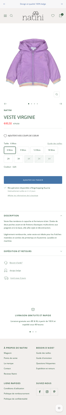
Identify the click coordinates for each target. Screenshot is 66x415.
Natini (8, 110)
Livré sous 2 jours (18, 278)
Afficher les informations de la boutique (23, 195)
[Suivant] (60, 104)
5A (39, 158)
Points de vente (10, 358)
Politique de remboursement (16, 393)
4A (29, 158)
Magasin (8, 353)
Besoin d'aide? (16, 262)
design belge (15, 270)
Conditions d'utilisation (14, 388)
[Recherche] (11, 15)
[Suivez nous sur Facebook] (39, 391)
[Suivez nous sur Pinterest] (54, 391)
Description (11, 215)
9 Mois (23, 150)
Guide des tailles (54, 143)
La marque (8, 363)
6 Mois (10, 150)
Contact (7, 368)
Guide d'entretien (44, 358)
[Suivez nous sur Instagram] (47, 391)
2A (8, 158)
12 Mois (37, 150)
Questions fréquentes (45, 363)
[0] (52, 15)
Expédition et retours (18, 251)
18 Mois (51, 150)
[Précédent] (5, 104)
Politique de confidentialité (15, 398)
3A (18, 158)
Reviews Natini (10, 373)
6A (49, 158)
